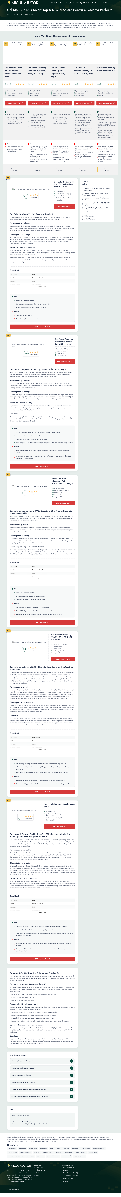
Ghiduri (65, 1181)
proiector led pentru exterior (16, 1156)
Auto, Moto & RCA (52, 3)
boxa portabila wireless (53, 1156)
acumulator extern (47, 1152)
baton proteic (22, 1148)
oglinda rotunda (13, 1152)
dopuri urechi (12, 1148)
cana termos (75, 1148)
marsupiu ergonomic (25, 1152)
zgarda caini (43, 1148)
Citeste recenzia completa (14, 169)
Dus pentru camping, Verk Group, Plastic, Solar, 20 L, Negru (96, 194)
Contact (38, 1173)
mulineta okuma (93, 1152)
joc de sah (36, 1152)
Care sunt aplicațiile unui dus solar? (23, 1082)
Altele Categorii (106, 3)
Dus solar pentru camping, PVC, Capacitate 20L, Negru (96, 199)
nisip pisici (58, 1152)
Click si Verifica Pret (14, 103)
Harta (37, 1176)
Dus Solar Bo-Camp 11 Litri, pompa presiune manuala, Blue (97, 189)
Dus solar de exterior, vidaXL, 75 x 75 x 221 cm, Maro (97, 204)
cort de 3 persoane (80, 1152)
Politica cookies (40, 1170)
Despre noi (39, 1167)
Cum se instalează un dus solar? (22, 1075)
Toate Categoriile (68, 1178)
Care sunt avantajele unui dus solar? (23, 1068)
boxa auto (66, 1148)
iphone (58, 1148)
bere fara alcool (86, 1148)
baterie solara (30, 1156)
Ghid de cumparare (89, 216)
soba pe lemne (33, 1148)
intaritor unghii (68, 1152)
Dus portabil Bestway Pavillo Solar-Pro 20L (96, 208)
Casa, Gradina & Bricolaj (74, 3)
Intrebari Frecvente (89, 219)
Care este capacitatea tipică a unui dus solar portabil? (29, 1089)
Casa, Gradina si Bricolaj (70, 1173)
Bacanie (62, 3)
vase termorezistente (98, 1148)
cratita (51, 1148)
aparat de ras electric (79, 1156)
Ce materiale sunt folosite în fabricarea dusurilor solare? (30, 1096)
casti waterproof (66, 1156)
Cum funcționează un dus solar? (22, 1061)
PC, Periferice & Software (91, 3)
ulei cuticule (40, 1156)
